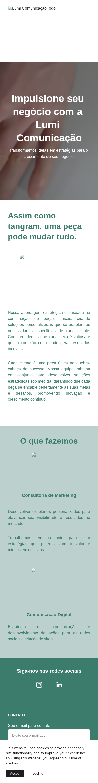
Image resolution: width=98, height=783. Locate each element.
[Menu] (87, 31)
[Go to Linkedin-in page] (59, 685)
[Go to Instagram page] (39, 685)
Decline (37, 773)
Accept (15, 773)
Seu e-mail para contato (29, 725)
